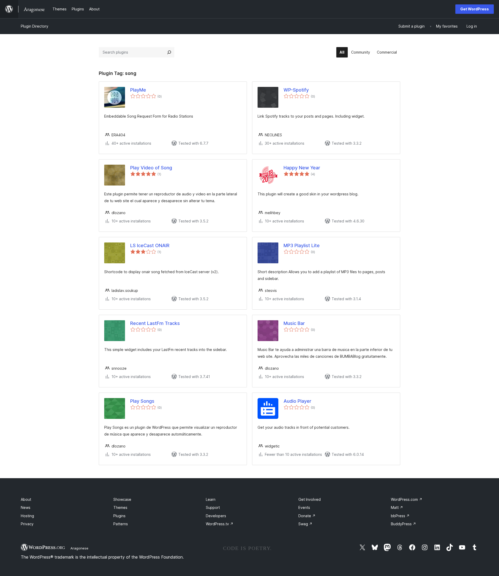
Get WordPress (474, 9)
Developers (216, 516)
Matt (397, 507)
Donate (307, 516)
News (25, 507)
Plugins (119, 516)
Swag (305, 524)
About (26, 499)
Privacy (27, 524)
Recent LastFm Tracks (155, 323)
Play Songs (142, 401)
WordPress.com (406, 499)
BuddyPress (403, 524)
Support (213, 507)
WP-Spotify (296, 90)
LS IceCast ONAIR (149, 245)
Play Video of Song (151, 167)
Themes (120, 507)
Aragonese (79, 548)
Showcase (122, 499)
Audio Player (297, 401)
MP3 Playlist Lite (302, 245)
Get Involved (309, 499)
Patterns (120, 524)
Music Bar (294, 323)
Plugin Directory (34, 26)
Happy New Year (302, 167)
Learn (210, 499)
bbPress (400, 516)
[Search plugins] (169, 52)
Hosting (27, 516)
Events (304, 507)
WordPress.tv (219, 524)
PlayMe (138, 90)
